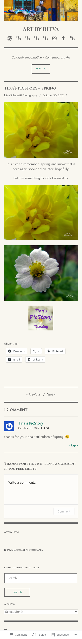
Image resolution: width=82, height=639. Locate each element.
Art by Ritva (11, 532)
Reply (74, 445)
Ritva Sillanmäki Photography (20, 95)
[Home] (9, 38)
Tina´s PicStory (30, 423)
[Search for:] (40, 578)
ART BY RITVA (41, 29)
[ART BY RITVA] (41, 10)
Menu (39, 69)
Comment (64, 511)
